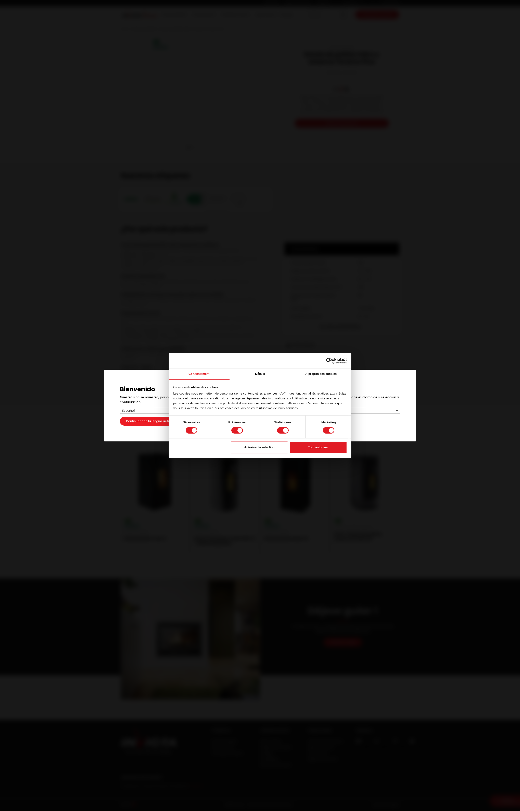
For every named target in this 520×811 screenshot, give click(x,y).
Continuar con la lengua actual (149, 421)
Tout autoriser (318, 447)
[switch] (237, 430)
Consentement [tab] (198, 373)
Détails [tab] (260, 373)
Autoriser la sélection (259, 447)
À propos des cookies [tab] (321, 373)
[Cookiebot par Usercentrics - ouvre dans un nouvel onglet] (329, 361)
